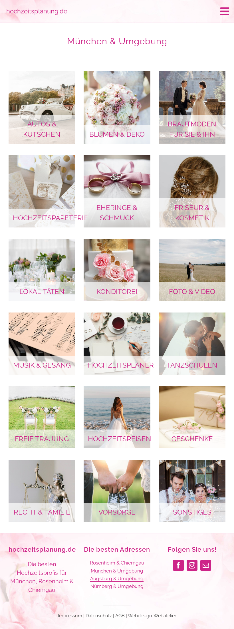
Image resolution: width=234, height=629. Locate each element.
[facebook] (178, 565)
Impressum (70, 615)
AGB (120, 615)
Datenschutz (99, 615)
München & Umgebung (117, 571)
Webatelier (165, 615)
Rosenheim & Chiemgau (117, 563)
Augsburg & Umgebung (117, 578)
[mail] (205, 565)
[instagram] (192, 565)
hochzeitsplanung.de (42, 549)
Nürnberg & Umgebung (117, 586)
